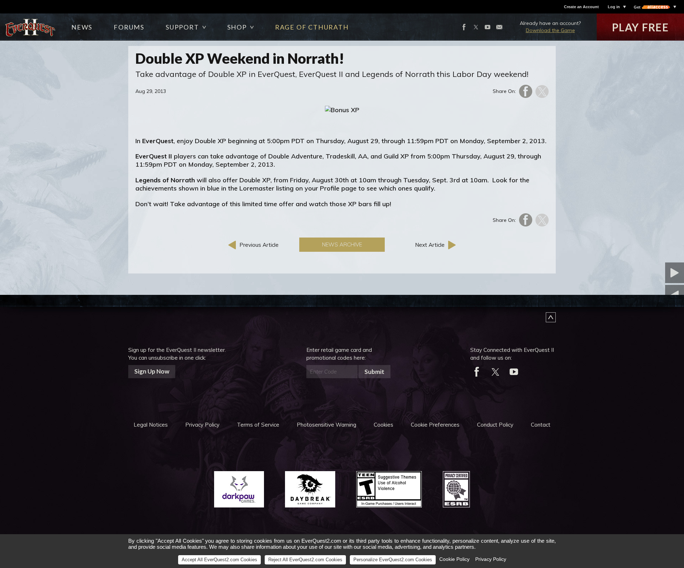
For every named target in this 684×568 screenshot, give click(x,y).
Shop (237, 27)
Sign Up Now (151, 371)
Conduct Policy (495, 424)
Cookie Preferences (435, 424)
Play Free (640, 27)
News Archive (342, 244)
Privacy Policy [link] (490, 559)
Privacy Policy (202, 424)
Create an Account (581, 7)
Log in (614, 7)
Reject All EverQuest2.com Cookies (305, 559)
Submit (374, 371)
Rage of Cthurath (312, 27)
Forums (129, 27)
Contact (540, 424)
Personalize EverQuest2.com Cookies (392, 559)
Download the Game (550, 30)
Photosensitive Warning (326, 424)
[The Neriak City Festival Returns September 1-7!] (639, 272)
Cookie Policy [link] (454, 559)
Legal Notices (151, 424)
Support (182, 27)
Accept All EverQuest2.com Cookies (219, 559)
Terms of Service (258, 424)
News (81, 27)
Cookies (383, 424)
